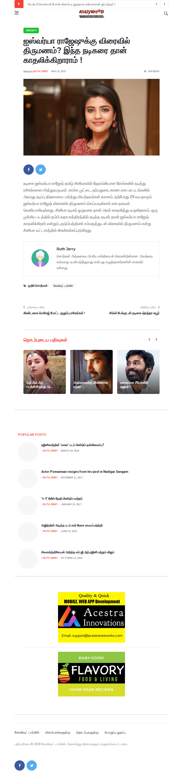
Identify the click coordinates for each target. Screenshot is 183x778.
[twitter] (40, 169)
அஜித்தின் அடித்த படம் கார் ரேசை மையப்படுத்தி (72, 525)
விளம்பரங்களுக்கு (57, 732)
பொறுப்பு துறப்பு (115, 732)
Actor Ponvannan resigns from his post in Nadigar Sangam (84, 471)
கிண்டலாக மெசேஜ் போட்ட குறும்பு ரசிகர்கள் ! (54, 313)
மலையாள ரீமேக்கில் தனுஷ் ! (134, 384)
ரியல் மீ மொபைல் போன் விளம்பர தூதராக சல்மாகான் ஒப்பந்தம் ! (71, 4)
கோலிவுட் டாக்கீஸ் (63, 285)
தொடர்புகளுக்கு (87, 732)
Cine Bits (31, 30)
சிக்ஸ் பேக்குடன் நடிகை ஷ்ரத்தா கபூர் (134, 313)
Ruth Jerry (40, 71)
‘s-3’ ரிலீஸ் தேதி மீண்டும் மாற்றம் (62, 498)
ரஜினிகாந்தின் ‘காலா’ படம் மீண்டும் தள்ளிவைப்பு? (72, 445)
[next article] (156, 4)
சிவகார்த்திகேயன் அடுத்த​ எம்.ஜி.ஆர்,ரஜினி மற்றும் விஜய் (77, 552)
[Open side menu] (17, 13)
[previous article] (164, 4)
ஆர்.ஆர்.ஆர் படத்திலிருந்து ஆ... (39, 384)
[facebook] (28, 169)
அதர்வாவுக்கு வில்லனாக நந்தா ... (90, 384)
